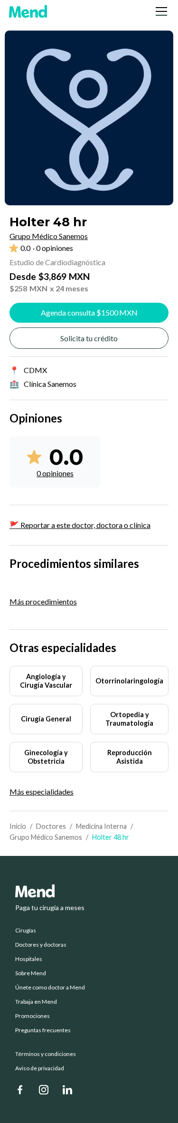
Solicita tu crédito (89, 338)
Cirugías (25, 930)
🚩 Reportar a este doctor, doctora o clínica (79, 524)
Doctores (51, 826)
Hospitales (28, 959)
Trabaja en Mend (36, 1001)
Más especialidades (41, 791)
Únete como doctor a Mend (50, 987)
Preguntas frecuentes (43, 1030)
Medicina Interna (101, 826)
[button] (159, 11)
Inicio (17, 826)
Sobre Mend (30, 973)
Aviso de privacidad (39, 1068)
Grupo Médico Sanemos (45, 837)
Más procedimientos (43, 601)
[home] (28, 11)
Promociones (32, 1016)
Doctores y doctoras (40, 944)
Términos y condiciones (45, 1054)
